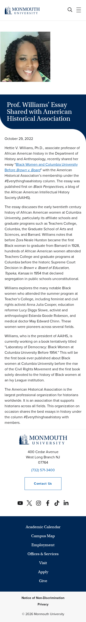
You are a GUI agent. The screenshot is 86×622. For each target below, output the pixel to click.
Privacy (43, 604)
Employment (43, 544)
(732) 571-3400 (43, 470)
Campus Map (43, 536)
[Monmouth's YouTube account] (20, 503)
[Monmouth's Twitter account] (29, 503)
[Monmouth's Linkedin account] (66, 503)
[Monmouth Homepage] (22, 10)
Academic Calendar (43, 527)
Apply (43, 571)
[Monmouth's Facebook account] (47, 503)
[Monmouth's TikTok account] (57, 503)
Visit (43, 562)
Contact (38, 483)
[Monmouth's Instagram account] (38, 503)
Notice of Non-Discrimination (43, 597)
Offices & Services (43, 553)
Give (43, 580)
